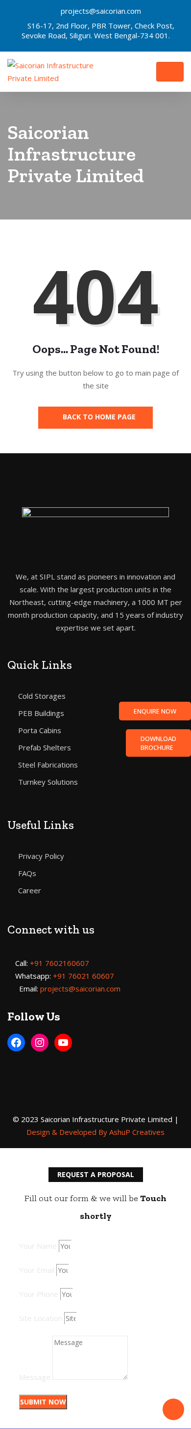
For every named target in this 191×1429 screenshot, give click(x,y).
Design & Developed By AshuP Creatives (95, 1132)
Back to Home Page (98, 416)
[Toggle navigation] (170, 72)
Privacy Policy (41, 856)
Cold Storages (42, 696)
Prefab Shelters (44, 747)
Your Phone (38, 1294)
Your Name (38, 1246)
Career (29, 890)
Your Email (36, 1270)
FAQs (27, 873)
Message (34, 1377)
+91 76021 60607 (83, 976)
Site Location (40, 1318)
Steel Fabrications (48, 764)
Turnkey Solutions (48, 782)
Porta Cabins (39, 730)
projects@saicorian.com (101, 11)
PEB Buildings (41, 713)
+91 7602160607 (59, 963)
